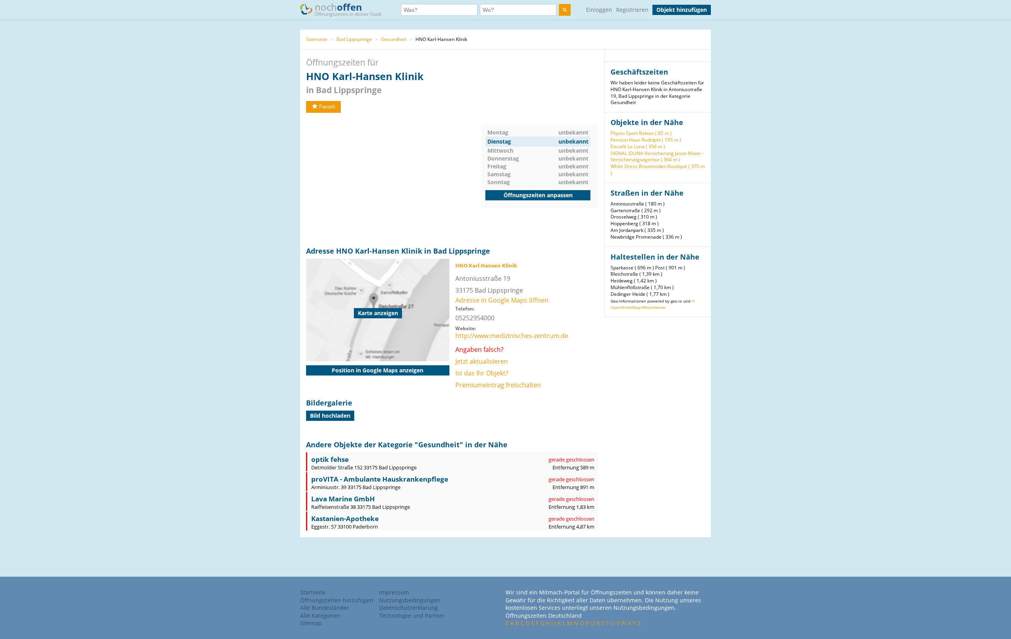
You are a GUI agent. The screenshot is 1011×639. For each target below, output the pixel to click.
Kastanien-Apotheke (345, 518)
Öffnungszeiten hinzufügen (336, 600)
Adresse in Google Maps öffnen (502, 300)
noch (348, 8)
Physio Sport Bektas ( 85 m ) (641, 133)
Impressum (394, 592)
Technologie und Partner (412, 615)
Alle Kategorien (320, 615)
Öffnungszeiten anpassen (538, 195)
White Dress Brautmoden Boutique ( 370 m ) (658, 169)
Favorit (327, 107)
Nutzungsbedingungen (409, 600)
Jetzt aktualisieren (481, 361)
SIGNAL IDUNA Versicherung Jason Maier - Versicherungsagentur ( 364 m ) (657, 156)
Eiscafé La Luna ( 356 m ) (638, 146)
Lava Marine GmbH (343, 498)
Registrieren (632, 9)
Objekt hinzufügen (681, 9)
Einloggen (599, 9)
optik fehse (330, 459)
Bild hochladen (330, 415)
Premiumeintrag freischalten (498, 385)
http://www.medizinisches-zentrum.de (511, 335)
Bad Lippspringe (354, 39)
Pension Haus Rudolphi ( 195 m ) (646, 139)
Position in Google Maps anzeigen (377, 370)
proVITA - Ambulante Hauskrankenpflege (379, 479)
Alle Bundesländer (324, 607)
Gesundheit (393, 39)
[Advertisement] (393, 180)
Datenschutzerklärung (408, 607)
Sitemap (311, 623)
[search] (565, 10)
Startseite (316, 39)
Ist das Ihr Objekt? (481, 373)
